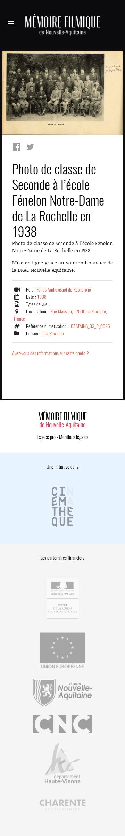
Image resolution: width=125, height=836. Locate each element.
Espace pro (46, 436)
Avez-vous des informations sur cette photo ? (50, 353)
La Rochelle (54, 333)
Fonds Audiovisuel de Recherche (64, 289)
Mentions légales (73, 436)
